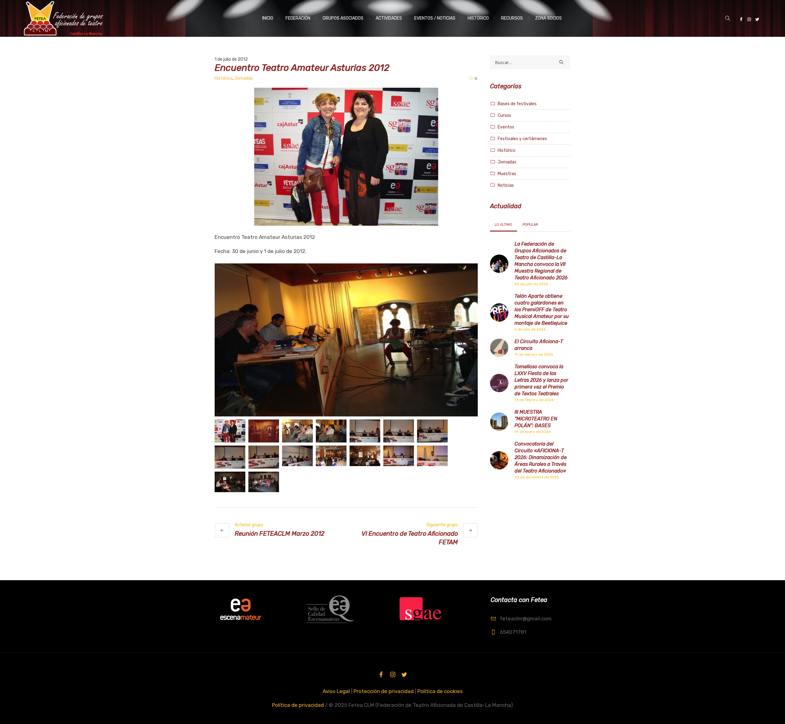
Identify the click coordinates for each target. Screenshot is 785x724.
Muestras (507, 173)
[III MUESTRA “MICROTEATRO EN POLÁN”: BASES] (499, 421)
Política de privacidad (298, 705)
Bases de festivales (517, 103)
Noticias (506, 185)
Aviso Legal (336, 691)
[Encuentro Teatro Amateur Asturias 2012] (346, 156)
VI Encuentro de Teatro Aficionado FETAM (410, 538)
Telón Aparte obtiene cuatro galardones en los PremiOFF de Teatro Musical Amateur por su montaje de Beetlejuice (542, 309)
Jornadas (243, 78)
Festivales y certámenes (522, 138)
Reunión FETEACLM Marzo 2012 (279, 533)
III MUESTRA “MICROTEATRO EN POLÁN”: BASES (536, 418)
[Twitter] (757, 19)
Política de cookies (440, 691)
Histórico (223, 78)
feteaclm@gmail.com (526, 618)
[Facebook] (741, 19)
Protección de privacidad (384, 691)
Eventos (506, 127)
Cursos (504, 115)
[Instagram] (749, 19)
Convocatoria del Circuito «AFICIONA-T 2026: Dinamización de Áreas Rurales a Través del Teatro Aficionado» (541, 457)
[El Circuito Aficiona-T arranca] (499, 347)
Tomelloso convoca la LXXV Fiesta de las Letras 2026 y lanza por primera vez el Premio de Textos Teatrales (541, 380)
